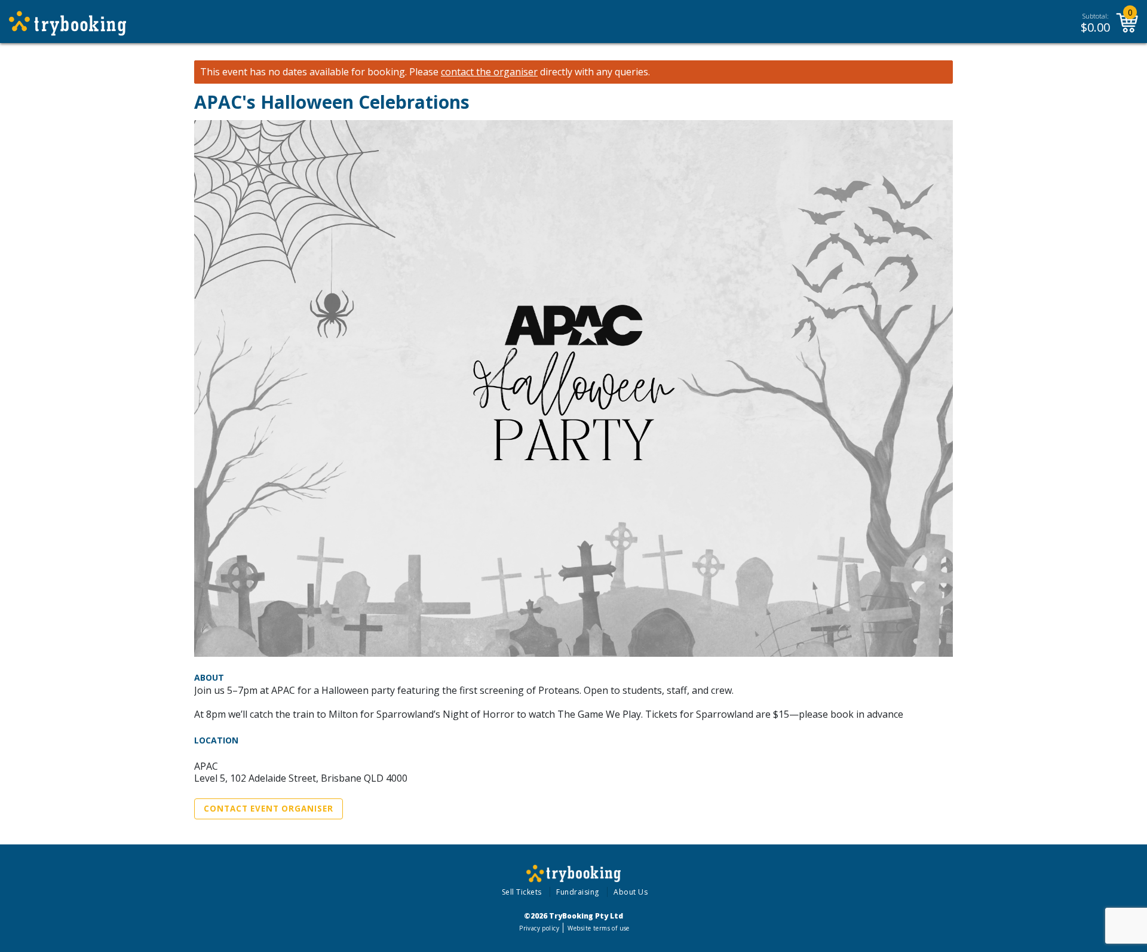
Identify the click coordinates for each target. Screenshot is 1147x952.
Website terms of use (598, 928)
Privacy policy (539, 928)
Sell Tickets (522, 892)
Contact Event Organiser (268, 808)
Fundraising (577, 892)
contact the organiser (489, 72)
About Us (631, 892)
